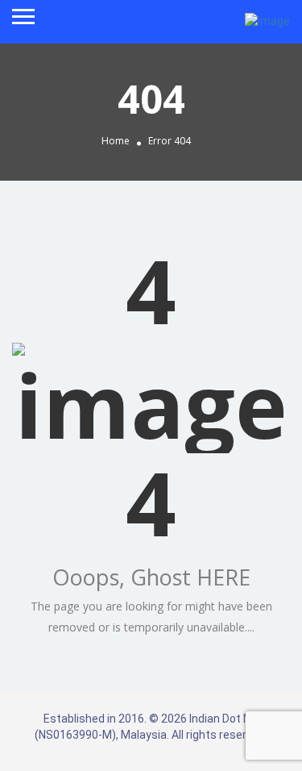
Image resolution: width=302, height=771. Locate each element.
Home (115, 141)
